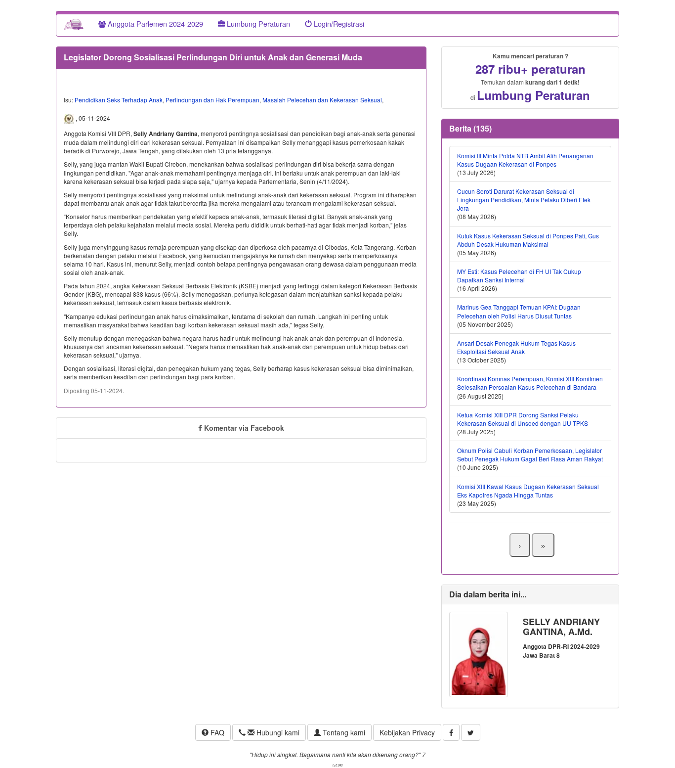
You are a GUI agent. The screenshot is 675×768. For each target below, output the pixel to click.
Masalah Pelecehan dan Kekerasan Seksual (322, 99)
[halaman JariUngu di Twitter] (470, 732)
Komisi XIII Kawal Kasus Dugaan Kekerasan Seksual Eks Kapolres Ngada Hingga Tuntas (528, 490)
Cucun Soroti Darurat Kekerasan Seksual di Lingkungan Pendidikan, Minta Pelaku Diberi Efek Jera (524, 199)
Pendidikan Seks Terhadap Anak (119, 99)
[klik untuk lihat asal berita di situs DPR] (70, 118)
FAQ (216, 732)
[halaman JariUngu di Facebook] (451, 732)
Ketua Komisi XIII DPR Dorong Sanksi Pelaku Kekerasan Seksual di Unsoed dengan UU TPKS (522, 418)
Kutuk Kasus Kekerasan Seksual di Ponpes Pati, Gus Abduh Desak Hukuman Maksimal (528, 239)
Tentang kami (343, 732)
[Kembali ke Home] (73, 23)
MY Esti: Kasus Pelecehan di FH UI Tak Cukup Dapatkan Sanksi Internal (519, 275)
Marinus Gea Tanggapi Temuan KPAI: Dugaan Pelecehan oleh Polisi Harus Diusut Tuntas (519, 311)
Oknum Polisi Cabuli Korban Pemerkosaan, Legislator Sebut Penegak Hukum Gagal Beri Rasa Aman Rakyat (530, 454)
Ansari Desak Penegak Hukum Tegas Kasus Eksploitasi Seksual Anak (516, 347)
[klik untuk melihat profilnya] (478, 653)
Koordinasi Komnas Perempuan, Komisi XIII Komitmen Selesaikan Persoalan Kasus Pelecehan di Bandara (530, 382)
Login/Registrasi (338, 23)
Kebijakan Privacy (407, 732)
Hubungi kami (276, 732)
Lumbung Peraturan (257, 23)
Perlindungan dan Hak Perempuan (212, 99)
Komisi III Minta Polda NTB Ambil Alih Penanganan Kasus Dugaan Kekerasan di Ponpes (525, 159)
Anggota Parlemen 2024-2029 (154, 23)
